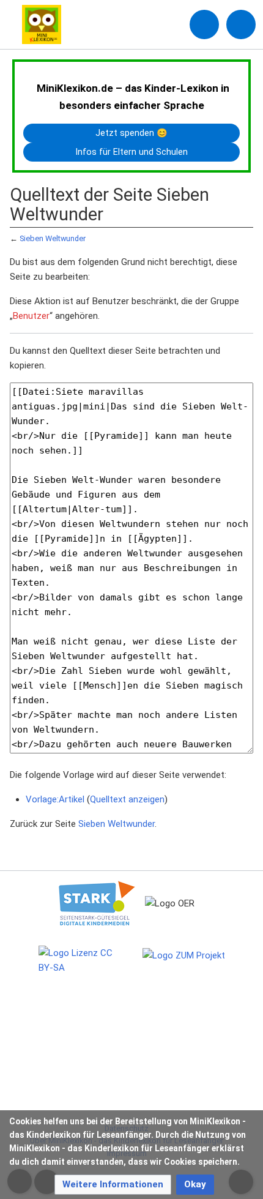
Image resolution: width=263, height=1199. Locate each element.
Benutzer (31, 315)
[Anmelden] (204, 24)
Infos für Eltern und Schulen (132, 152)
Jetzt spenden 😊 (131, 133)
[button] (112, 1185)
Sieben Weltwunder (53, 238)
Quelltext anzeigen (127, 799)
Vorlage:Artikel (55, 799)
